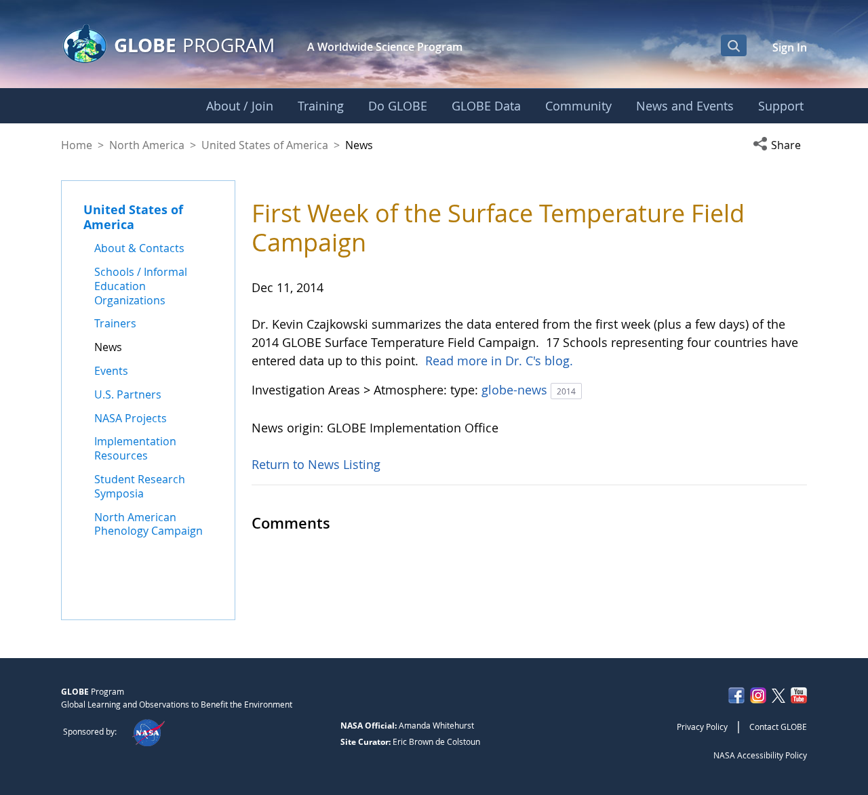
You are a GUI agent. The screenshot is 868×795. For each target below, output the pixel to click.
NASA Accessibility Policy (760, 755)
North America (146, 145)
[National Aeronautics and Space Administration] (148, 731)
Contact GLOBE (778, 726)
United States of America (264, 145)
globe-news (516, 390)
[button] (780, 145)
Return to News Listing (316, 464)
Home (76, 145)
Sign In (789, 47)
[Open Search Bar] (734, 45)
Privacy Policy (702, 726)
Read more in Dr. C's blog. (499, 360)
